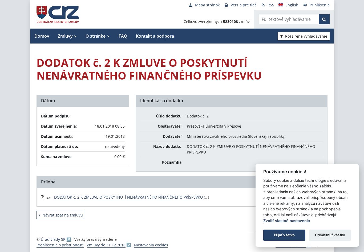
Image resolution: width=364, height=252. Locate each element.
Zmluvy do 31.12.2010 (106, 244)
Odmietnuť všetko (330, 235)
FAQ (123, 36)
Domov (41, 36)
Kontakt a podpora (155, 36)
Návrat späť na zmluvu (62, 215)
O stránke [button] (96, 36)
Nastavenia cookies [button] (151, 244)
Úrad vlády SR (53, 239)
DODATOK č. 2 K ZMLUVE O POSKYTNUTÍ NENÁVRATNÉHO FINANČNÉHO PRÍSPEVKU (128, 197)
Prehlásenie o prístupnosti (60, 244)
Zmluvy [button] (65, 36)
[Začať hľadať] (324, 19)
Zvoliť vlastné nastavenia (286, 220)
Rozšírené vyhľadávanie (306, 36)
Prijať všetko (284, 235)
